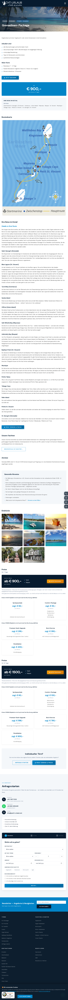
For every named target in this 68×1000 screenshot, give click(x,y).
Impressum (38, 952)
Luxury (3, 929)
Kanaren (4, 960)
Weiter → (34, 885)
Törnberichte (5, 941)
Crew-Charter (39, 938)
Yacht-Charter (39, 932)
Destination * (9, 846)
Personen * (38, 853)
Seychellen (4, 969)
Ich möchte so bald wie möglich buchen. (17, 876)
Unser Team (5, 981)
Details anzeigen (12, 991)
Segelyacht (8, 870)
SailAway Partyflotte (7, 935)
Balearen (4, 958)
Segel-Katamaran (40, 923)
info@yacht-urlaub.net (14, 813)
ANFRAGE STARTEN (21, 762)
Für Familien (5, 926)
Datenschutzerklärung (44, 991)
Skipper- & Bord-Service (41, 935)
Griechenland (5, 955)
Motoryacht (26, 870)
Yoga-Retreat (5, 932)
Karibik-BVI (4, 963)
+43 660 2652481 (12, 806)
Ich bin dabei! (44, 906)
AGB (36, 958)
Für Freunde (5, 923)
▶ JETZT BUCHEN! (10, 77)
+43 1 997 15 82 (12, 799)
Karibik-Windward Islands (8, 966)
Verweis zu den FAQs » (34, 500)
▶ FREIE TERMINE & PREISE (13, 427)
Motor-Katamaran (40, 929)
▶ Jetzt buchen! (55, 581)
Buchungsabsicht (10, 874)
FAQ (3, 978)
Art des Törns (9, 853)
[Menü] (14, 993)
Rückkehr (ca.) (39, 860)
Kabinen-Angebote (7, 938)
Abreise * (7, 860)
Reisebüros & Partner (41, 960)
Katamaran (17, 870)
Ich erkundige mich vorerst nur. (14, 881)
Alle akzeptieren (25, 996)
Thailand (4, 972)
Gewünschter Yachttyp (12, 867)
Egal (33, 870)
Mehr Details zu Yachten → (13, 449)
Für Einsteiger (5, 920)
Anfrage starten (6, 944)
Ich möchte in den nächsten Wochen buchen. (18, 878)
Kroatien (4, 952)
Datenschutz (38, 955)
